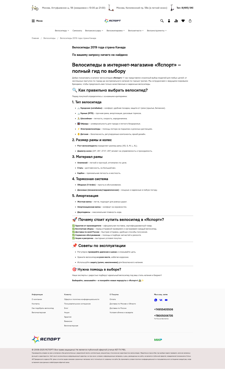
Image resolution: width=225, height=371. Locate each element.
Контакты (36, 304)
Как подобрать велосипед (43, 308)
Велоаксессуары (93, 30)
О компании (37, 299)
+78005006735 (163, 315)
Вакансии (68, 321)
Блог (66, 308)
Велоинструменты (155, 30)
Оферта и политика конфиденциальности (81, 299)
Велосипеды (61, 30)
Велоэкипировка (115, 30)
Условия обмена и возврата (121, 312)
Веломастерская (39, 312)
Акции (66, 312)
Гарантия (67, 317)
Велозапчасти (134, 30)
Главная (35, 38)
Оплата (113, 299)
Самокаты (77, 30)
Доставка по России (118, 308)
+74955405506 (163, 309)
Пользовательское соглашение (77, 304)
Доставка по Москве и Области (123, 304)
